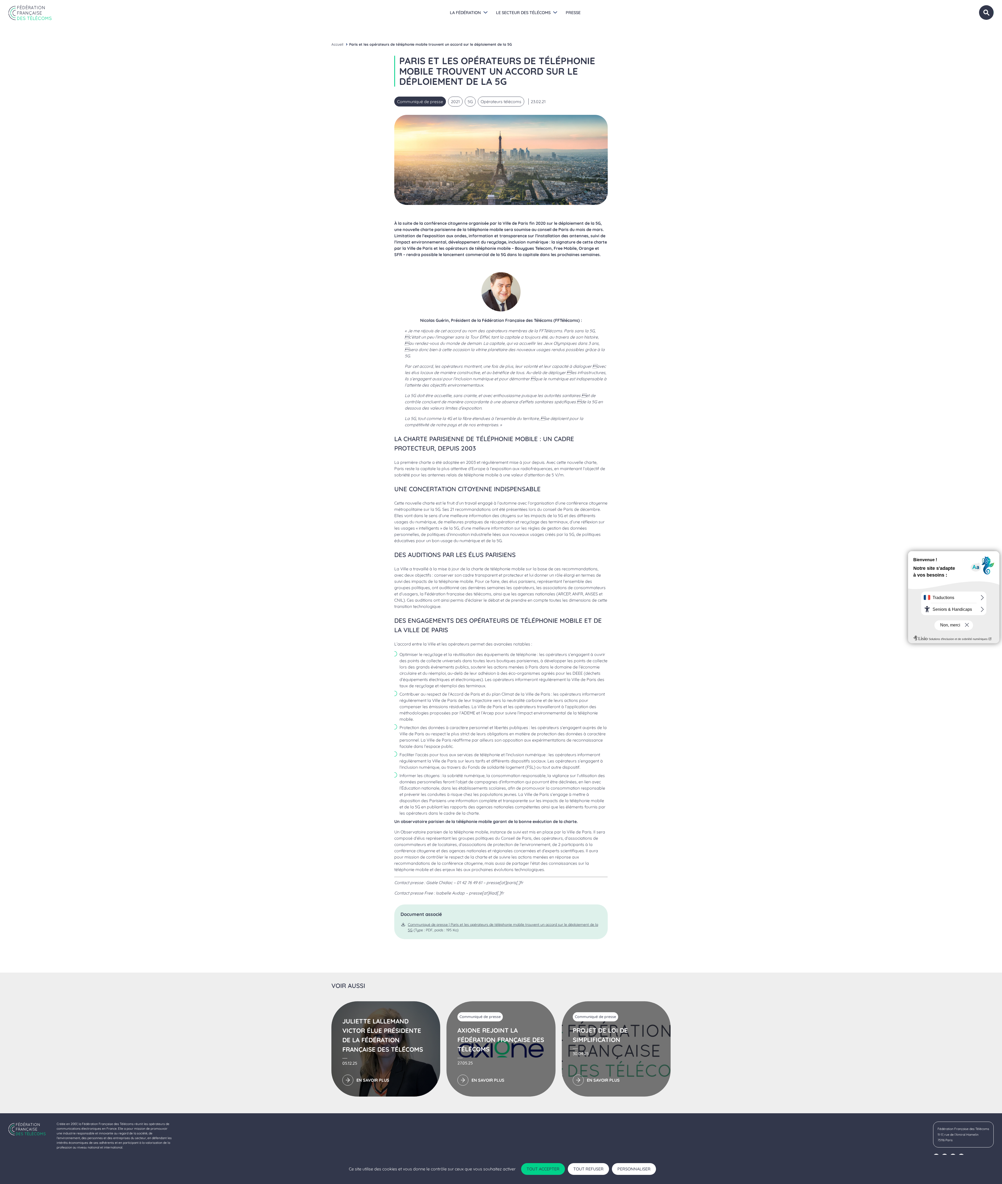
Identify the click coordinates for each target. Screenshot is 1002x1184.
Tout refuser (588, 1168)
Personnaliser (634, 1168)
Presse (573, 12)
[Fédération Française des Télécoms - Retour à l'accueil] (30, 12)
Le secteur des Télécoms (523, 12)
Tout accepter (543, 1168)
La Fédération (465, 12)
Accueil (337, 44)
